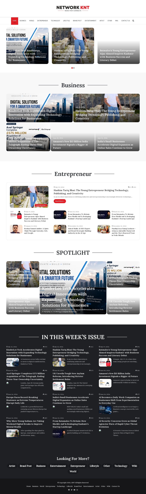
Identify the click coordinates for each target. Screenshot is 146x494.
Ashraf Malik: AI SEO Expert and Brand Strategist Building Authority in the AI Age (79, 231)
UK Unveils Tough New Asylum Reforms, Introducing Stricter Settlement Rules (68, 376)
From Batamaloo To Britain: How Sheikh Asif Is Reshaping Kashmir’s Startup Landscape (79, 216)
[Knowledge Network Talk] (73, 8)
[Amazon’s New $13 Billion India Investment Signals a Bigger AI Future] (73, 137)
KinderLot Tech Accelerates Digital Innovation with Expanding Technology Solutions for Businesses (35, 114)
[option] (27, 46)
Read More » (59, 201)
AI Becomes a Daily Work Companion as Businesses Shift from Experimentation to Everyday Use (119, 400)
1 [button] (72, 68)
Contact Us (125, 21)
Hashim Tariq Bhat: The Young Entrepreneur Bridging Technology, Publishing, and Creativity (105, 114)
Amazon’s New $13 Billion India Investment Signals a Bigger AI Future (70, 144)
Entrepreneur (42, 21)
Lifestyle (66, 21)
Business (23, 21)
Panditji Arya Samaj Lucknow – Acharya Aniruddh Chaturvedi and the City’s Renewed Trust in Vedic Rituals (124, 232)
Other (110, 21)
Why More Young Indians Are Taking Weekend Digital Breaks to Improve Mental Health (25, 424)
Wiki (116, 21)
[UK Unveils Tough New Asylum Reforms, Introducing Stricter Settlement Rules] (59, 386)
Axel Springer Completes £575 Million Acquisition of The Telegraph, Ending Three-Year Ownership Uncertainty (123, 278)
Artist (102, 21)
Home (15, 21)
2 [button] (73, 67)
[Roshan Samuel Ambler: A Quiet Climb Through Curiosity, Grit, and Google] (16, 229)
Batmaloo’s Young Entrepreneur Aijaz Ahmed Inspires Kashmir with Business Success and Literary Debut (36, 217)
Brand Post (77, 21)
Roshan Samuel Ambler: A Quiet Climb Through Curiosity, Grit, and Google (36, 231)
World (31, 21)
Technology (55, 21)
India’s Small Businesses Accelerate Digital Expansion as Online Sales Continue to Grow (115, 144)
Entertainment (90, 21)
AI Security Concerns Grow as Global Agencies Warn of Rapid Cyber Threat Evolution (118, 424)
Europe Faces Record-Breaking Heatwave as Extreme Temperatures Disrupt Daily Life (24, 400)
